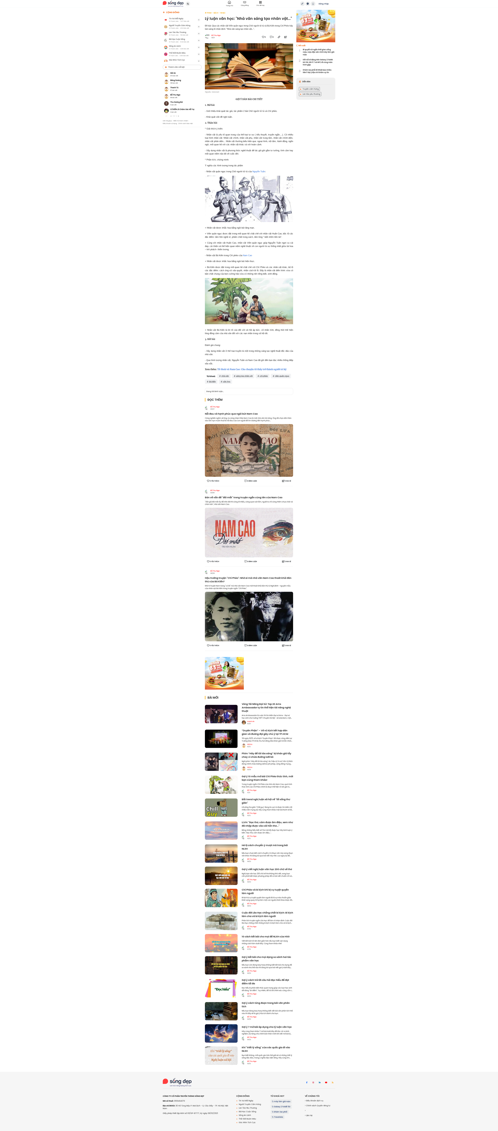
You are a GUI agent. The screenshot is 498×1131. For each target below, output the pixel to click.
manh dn (250, 721)
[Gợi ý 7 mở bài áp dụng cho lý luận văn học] (221, 1033)
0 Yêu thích (214, 481)
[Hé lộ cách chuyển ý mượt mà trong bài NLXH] (221, 853)
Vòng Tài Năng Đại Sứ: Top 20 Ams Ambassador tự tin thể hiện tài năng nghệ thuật (266, 707)
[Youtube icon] (326, 1082)
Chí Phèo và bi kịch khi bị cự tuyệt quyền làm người (265, 891)
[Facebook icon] (306, 1082)
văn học (226, 381)
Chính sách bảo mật (185, 123)
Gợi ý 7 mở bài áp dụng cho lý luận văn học (267, 1027)
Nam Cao (247, 255)
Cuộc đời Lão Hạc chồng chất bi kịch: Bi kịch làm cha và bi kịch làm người (267, 914)
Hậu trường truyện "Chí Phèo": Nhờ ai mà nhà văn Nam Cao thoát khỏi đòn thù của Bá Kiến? (248, 579)
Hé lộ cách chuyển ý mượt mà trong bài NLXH (265, 847)
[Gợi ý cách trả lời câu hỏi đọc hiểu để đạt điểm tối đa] (221, 988)
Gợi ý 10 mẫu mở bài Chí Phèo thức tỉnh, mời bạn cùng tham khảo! (267, 778)
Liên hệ (309, 1115)
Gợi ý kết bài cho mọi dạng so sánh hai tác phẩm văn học (266, 958)
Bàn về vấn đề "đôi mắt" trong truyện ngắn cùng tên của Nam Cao (243, 497)
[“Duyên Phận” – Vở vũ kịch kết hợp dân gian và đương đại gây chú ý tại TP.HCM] (221, 739)
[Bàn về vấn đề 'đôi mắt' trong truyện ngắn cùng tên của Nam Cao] (249, 532)
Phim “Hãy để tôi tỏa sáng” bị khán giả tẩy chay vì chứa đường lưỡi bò (266, 755)
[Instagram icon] (313, 1082)
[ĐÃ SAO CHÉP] (279, 37)
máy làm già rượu (282, 1101)
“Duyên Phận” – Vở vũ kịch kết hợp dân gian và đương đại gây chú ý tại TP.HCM (265, 732)
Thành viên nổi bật (176, 67)
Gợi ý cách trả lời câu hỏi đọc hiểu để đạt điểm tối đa (265, 981)
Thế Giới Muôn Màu (247, 1119)
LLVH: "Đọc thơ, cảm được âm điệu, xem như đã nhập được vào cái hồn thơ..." (267, 824)
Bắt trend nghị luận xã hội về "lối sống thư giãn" (266, 801)
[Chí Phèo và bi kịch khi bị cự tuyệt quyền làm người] (221, 898)
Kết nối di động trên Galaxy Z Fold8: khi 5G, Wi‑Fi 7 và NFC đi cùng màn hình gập (318, 62)
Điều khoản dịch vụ (314, 1100)
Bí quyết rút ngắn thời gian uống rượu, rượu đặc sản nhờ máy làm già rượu (318, 52)
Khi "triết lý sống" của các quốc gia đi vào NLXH (266, 1049)
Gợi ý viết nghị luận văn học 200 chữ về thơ (267, 869)
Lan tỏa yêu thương (311, 94)
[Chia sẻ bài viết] (302, 3)
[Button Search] (188, 4)
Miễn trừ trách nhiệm (180, 121)
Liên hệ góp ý (167, 121)
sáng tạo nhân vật (244, 376)
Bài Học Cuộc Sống (247, 1111)
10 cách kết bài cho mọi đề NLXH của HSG (266, 936)
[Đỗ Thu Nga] (207, 408)
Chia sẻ (288, 481)
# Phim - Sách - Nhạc (215, 13)
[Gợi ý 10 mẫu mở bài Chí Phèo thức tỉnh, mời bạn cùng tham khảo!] (221, 785)
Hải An (249, 744)
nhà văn (225, 376)
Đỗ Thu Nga (216, 35)
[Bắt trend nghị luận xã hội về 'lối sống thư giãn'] (221, 807)
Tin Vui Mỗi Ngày (245, 1100)
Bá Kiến (212, 381)
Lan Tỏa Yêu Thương (247, 1108)
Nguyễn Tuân (258, 171)
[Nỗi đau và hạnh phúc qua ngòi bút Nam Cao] (249, 450)
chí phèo (263, 376)
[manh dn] (244, 722)
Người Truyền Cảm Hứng (249, 1104)
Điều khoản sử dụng (170, 123)
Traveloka (278, 1117)
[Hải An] (244, 745)
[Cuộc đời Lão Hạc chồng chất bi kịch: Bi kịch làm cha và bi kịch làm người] (221, 921)
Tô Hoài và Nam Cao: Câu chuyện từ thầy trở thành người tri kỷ (251, 369)
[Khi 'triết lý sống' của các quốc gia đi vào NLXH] (221, 1055)
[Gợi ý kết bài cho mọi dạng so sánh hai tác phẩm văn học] (221, 965)
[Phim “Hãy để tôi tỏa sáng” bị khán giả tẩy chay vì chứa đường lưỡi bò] (221, 762)
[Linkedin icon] (319, 1082)
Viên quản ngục (282, 376)
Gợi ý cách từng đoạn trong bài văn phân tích (266, 1004)
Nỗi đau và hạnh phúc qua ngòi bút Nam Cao (231, 414)
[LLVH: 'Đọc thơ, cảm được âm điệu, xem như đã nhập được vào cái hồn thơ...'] (221, 830)
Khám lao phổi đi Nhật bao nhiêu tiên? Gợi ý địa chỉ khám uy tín (317, 71)
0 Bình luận (252, 481)
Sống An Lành (244, 1115)
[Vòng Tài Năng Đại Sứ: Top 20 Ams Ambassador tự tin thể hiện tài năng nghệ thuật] (221, 714)
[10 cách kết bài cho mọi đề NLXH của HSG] (221, 943)
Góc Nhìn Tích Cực (247, 1122)
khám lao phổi (280, 1112)
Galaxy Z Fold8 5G (282, 1106)
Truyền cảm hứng (310, 89)
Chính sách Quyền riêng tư (318, 1105)
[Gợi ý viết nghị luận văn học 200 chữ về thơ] (221, 876)
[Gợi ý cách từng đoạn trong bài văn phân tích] (221, 1011)
